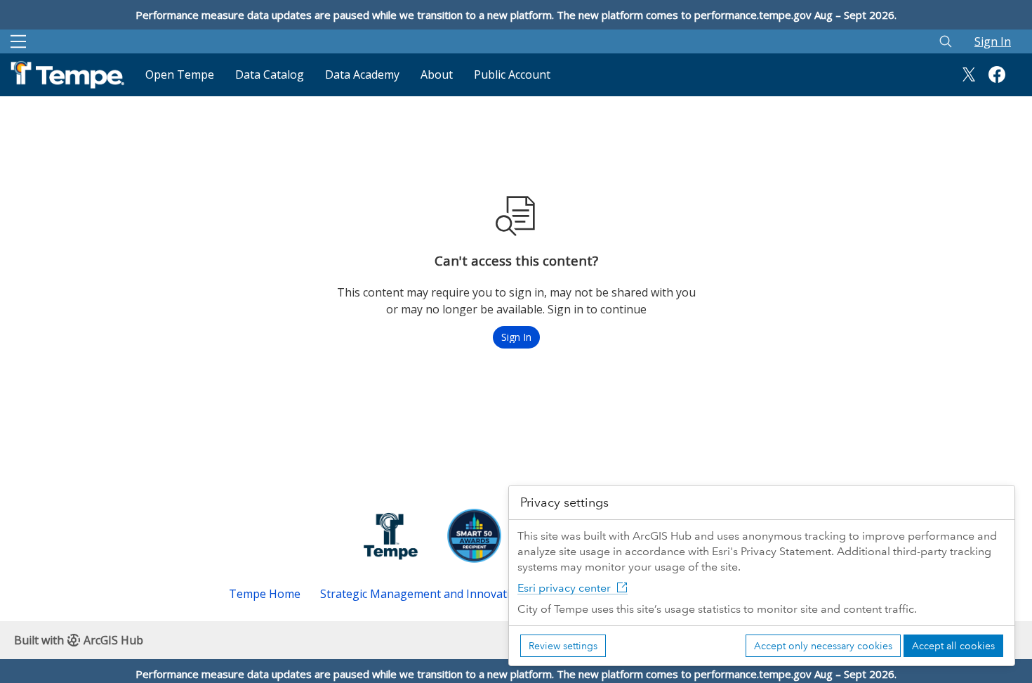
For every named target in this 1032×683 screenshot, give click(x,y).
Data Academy (362, 74)
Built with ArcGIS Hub (78, 640)
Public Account (512, 74)
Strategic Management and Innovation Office (438, 593)
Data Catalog (269, 74)
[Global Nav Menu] (18, 41)
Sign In (992, 41)
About (437, 74)
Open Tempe (179, 74)
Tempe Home (264, 593)
